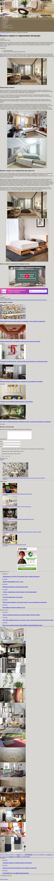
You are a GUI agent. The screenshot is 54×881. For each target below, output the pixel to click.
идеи (24, 854)
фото (25, 856)
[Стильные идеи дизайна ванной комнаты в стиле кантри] (13, 399)
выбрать (6, 854)
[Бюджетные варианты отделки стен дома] (13, 791)
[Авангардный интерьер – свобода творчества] (13, 836)
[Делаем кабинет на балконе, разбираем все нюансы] (13, 672)
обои (3, 856)
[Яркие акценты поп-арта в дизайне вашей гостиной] (10, 543)
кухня (49, 854)
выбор (4, 854)
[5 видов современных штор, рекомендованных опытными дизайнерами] (13, 851)
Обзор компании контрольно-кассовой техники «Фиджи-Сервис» (17, 493)
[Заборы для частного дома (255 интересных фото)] (13, 747)
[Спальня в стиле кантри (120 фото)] (13, 806)
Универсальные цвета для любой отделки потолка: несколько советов (20, 341)
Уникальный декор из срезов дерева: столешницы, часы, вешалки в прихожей (22, 321)
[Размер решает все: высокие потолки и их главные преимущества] (13, 776)
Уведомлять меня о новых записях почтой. (11, 453)
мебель (52, 854)
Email (1, 443)
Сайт (1, 446)
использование (36, 854)
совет (7, 856)
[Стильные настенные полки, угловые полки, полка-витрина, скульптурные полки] (13, 358)
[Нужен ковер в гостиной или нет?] (13, 732)
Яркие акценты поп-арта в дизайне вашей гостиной (14, 544)
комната (41, 854)
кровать (6, 296)
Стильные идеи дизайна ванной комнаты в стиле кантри (16, 401)
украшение (22, 856)
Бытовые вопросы (8, 27)
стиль (18, 856)
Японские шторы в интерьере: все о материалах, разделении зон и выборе (21, 381)
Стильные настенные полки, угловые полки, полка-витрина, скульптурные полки (23, 361)
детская (14, 854)
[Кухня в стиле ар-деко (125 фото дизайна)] (13, 657)
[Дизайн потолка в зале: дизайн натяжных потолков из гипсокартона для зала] (13, 762)
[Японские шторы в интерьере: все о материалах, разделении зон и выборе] (13, 379)
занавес (22, 854)
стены (14, 856)
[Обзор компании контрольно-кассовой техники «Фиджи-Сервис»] (10, 492)
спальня (11, 856)
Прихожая (5, 19)
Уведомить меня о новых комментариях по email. (13, 451)
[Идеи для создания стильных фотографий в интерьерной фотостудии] (10, 518)
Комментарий (3, 439)
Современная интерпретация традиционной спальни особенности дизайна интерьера (22, 531)
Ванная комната (7, 25)
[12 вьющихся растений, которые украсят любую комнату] (13, 687)
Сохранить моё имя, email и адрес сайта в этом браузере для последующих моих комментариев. (23, 448)
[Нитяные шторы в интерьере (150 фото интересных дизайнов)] (13, 702)
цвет (28, 856)
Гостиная (5, 20)
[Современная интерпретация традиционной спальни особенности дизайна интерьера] (10, 530)
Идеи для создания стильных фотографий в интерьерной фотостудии (18, 519)
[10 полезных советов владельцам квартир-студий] (13, 642)
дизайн (18, 854)
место (1, 856)
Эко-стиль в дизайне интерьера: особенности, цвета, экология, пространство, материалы (25, 421)
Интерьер (5, 26)
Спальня (5, 21)
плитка (5, 856)
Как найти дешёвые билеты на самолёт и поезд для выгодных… (17, 506)
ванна (1, 854)
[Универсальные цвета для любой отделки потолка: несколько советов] (13, 338)
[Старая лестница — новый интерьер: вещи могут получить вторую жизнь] (13, 717)
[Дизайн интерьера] (7, 12)
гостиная (11, 854)
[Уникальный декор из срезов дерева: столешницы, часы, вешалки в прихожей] (13, 318)
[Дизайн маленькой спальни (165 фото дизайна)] (13, 821)
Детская (5, 23)
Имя (1, 441)
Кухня (4, 24)
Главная (2, 32)
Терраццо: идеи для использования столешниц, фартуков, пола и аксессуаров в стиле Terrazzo (24, 478)
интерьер (2, 296)
